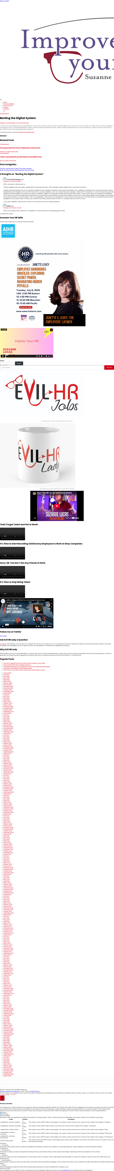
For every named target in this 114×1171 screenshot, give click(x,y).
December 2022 (8, 746)
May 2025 (6, 698)
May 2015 (6, 899)
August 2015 (7, 894)
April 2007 (6, 1062)
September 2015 (8, 893)
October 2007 (7, 1052)
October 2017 (7, 851)
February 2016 (7, 884)
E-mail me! (3, 644)
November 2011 (8, 970)
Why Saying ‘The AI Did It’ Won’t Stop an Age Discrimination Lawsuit (24, 670)
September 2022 (8, 752)
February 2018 (7, 844)
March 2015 (7, 903)
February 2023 (7, 743)
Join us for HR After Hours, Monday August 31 (17, 665)
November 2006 (8, 1070)
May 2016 (6, 879)
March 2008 (7, 1044)
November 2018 (8, 829)
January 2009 (7, 1027)
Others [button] (2, 1163)
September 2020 (8, 792)
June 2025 (6, 696)
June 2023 (6, 736)
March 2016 (7, 882)
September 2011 (8, 973)
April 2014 (6, 921)
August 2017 (7, 854)
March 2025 (7, 701)
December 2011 (8, 968)
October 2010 (7, 992)
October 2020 (7, 790)
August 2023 (7, 733)
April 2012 (6, 961)
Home (5, 102)
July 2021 (6, 775)
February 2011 (7, 985)
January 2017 (7, 866)
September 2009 (8, 1013)
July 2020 (6, 795)
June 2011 (6, 978)
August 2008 (7, 1035)
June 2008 (6, 1039)
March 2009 (7, 1023)
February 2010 (7, 1005)
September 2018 (8, 832)
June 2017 (6, 857)
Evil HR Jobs (66, 1170)
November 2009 (8, 1010)
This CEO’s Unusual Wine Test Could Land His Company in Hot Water (24, 663)
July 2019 (6, 815)
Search (2, 360)
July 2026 (6, 674)
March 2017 (7, 862)
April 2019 (6, 820)
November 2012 (8, 950)
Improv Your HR (8, 105)
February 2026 (7, 683)
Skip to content (4, 1)
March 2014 (7, 923)
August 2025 (7, 693)
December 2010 (8, 988)
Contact (5, 107)
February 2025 (7, 703)
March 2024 (7, 721)
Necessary (5, 1114)
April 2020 (6, 800)
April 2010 (6, 1002)
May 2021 (6, 778)
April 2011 (6, 981)
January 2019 (7, 825)
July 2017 (6, 856)
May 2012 (6, 960)
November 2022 (8, 748)
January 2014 (7, 926)
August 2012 (7, 955)
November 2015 (8, 889)
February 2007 (7, 1065)
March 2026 (7, 681)
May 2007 (6, 1060)
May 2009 (6, 1020)
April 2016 (6, 881)
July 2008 (6, 1037)
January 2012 (7, 966)
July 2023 (6, 735)
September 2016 (8, 872)
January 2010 (7, 1007)
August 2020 (7, 793)
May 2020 (6, 799)
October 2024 (7, 710)
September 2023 (8, 731)
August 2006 (7, 1075)
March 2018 (7, 842)
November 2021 (8, 768)
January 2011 (7, 986)
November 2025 (8, 688)
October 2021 (7, 770)
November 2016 (8, 869)
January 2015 (7, 906)
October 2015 (7, 891)
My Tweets (3, 636)
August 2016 (7, 874)
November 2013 (8, 929)
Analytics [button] (3, 1153)
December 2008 (8, 1028)
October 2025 (7, 689)
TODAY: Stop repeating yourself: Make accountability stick (21, 157)
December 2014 (8, 908)
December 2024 (8, 706)
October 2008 (7, 1032)
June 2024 (6, 716)
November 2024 (8, 708)
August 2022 (7, 753)
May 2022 (6, 758)
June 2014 (6, 918)
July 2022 (6, 755)
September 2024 (8, 711)
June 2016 (6, 877)
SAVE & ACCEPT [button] (5, 1168)
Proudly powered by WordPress (9, 1091)
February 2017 (7, 864)
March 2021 (7, 782)
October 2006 (7, 1072)
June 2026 (6, 676)
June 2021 (6, 777)
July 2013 (6, 936)
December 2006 (8, 1069)
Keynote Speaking (8, 104)
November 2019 (8, 809)
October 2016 (7, 871)
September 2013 (8, 933)
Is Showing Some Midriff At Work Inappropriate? (17, 668)
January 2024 (7, 725)
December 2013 (8, 928)
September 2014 (8, 913)
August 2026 (7, 673)
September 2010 (8, 993)
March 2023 (7, 741)
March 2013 (7, 943)
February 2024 (7, 723)
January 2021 (7, 785)
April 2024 (6, 720)
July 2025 (6, 694)
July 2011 (6, 976)
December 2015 (8, 887)
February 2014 (7, 924)
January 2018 (7, 846)
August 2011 (7, 975)
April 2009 (6, 1022)
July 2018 (6, 835)
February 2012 (7, 965)
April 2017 (6, 861)
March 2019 (7, 822)
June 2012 (6, 958)
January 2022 (7, 765)
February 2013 (7, 945)
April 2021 (6, 780)
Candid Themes (35, 1091)
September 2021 (8, 772)
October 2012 (7, 951)
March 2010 (7, 1003)
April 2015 (6, 901)
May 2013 (6, 939)
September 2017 (8, 852)
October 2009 (7, 1012)
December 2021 (8, 767)
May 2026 (6, 678)
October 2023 (7, 730)
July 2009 (6, 1017)
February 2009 (7, 1025)
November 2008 (8, 1030)
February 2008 (7, 1045)
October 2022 (7, 750)
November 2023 (8, 728)
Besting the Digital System (26, 132)
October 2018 (7, 830)
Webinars (6, 109)
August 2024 (7, 713)
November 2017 (8, 849)
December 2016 (8, 867)
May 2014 (6, 919)
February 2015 (7, 904)
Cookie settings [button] (5, 1094)
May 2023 (6, 738)
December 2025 (8, 686)
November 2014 (8, 909)
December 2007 (8, 1049)
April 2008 (6, 1042)
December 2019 (8, 807)
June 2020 (6, 797)
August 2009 (7, 1015)
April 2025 (6, 700)
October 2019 (7, 810)
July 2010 (6, 997)
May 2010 (6, 1000)
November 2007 (8, 1050)
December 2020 (8, 787)
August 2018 (7, 834)
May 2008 (6, 1040)
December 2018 (8, 827)
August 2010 (7, 995)
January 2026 (7, 684)
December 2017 (8, 847)
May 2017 (6, 859)
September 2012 (8, 953)
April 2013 (6, 941)
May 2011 (6, 980)
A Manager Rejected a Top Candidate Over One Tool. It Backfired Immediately (26, 666)
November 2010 (8, 990)
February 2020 (7, 804)
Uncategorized (4, 113)
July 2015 (6, 896)
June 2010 (6, 998)
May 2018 (6, 839)
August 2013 (7, 934)
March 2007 (7, 1064)
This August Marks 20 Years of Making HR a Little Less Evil (20, 148)
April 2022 (6, 760)
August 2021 (7, 773)
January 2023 (7, 745)
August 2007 (7, 1055)
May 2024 (6, 718)
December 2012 (8, 948)
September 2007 (8, 1054)
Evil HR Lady (25, 123)
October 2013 (7, 931)
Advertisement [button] (4, 1158)
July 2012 (6, 956)
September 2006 (8, 1074)
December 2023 (8, 726)
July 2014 (6, 916)
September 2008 (8, 1033)
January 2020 (7, 805)
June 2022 (6, 757)
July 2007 (6, 1057)
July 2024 (6, 715)
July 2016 (6, 876)
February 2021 (7, 783)
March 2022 (7, 762)
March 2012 (7, 963)
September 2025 (8, 691)
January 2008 (7, 1047)
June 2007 (6, 1059)
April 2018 (6, 840)
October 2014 (7, 911)
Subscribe (109, 367)
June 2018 (6, 837)
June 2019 (6, 817)
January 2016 (7, 886)
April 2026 (6, 679)
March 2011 (7, 983)
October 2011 (7, 971)
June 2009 (6, 1018)
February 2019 (7, 824)
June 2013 (6, 938)
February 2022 (7, 763)
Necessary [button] (3, 1112)
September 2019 (8, 812)
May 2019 (6, 819)
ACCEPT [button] (13, 1094)
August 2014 (7, 914)
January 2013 (7, 946)
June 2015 (6, 898)
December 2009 (8, 1008)
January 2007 (7, 1067)
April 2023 (6, 740)
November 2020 (8, 788)
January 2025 (7, 705)
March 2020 (7, 802)
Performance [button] (4, 1148)
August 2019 (7, 814)
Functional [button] (3, 1143)
